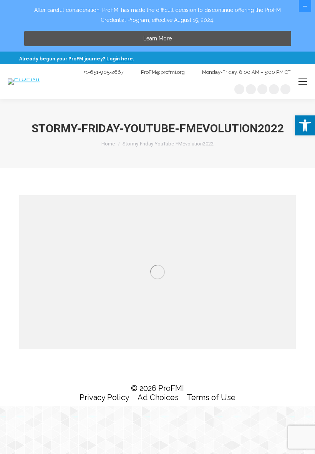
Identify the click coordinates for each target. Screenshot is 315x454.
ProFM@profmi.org (163, 72)
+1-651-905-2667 (104, 72)
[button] (305, 125)
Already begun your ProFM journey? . (77, 59)
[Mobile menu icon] (302, 81)
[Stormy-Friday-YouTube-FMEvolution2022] (157, 272)
